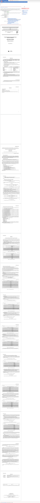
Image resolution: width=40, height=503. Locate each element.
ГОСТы (2, 502)
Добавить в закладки (11, 0)
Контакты (18, 0)
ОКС (11, 18)
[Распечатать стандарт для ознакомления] (24, 6)
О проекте (14, 0)
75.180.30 (20, 19)
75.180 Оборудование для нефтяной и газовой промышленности (13, 20)
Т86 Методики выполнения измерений (11, 22)
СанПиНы (5, 502)
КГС (11, 21)
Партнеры (16, 0)
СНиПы (4, 502)
